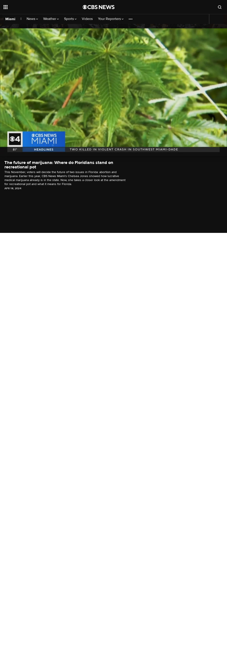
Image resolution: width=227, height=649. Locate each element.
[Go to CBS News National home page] (99, 7)
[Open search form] (220, 7)
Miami (10, 19)
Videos (87, 19)
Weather (50, 19)
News (31, 19)
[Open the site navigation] (35, 7)
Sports (69, 19)
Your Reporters (110, 19)
